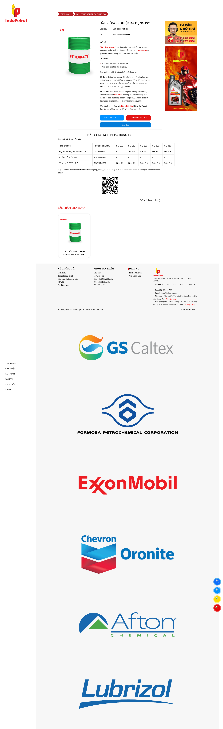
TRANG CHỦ (10, 363)
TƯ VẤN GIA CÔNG (174, 4)
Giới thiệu (62, 273)
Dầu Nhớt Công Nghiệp (103, 279)
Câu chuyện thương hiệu (68, 279)
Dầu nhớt (97, 273)
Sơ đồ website (63, 285)
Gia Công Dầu (135, 276)
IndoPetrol (85, 170)
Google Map (171, 299)
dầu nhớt (118, 95)
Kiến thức (10, 384)
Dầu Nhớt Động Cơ (102, 282)
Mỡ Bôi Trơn (99, 276)
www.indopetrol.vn (94, 310)
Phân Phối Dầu (135, 273)
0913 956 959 (168, 284)
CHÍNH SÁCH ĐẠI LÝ (200, 4)
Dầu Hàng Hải (100, 285)
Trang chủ (66, 14)
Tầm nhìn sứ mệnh (65, 276)
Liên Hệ (9, 390)
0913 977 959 (180, 284)
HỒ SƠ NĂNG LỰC (149, 4)
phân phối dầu (126, 106)
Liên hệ (61, 282)
